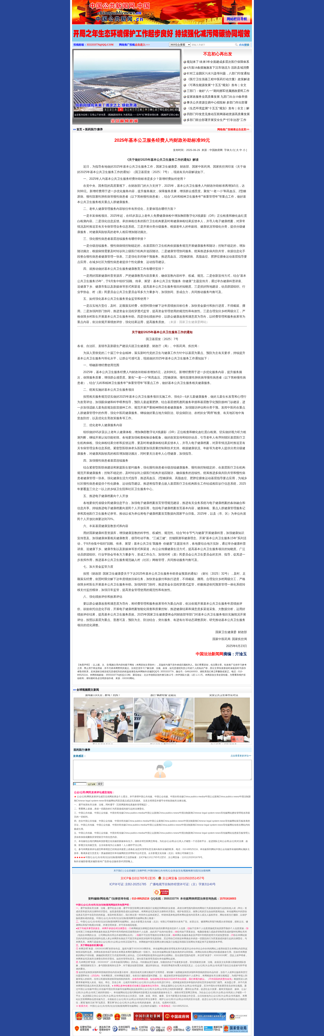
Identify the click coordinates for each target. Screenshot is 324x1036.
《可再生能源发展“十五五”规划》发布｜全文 (216, 85)
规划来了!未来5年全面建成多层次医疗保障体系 (218, 61)
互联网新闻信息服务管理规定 (131, 804)
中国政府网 (216, 149)
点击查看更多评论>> (241, 755)
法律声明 (141, 870)
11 (156, 109)
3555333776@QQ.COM (100, 44)
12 (161, 109)
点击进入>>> (142, 44)
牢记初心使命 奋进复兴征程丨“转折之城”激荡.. (159, 114)
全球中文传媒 (103, 11)
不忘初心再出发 (217, 54)
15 (176, 109)
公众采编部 (130, 870)
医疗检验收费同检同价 (163, 712)
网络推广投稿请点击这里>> (233, 129)
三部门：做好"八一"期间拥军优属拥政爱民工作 (218, 90)
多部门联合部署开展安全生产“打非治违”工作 (216, 119)
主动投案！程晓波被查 (224, 712)
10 (151, 109)
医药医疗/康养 (94, 129)
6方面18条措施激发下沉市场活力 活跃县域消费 (218, 67)
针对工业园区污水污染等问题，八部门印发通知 (218, 73)
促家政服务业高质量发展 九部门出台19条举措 (217, 96)
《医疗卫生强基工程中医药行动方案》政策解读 (218, 79)
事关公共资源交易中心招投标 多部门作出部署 (217, 102)
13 (166, 109)
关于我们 (118, 870)
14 (171, 109)
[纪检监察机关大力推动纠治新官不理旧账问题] (162, 37)
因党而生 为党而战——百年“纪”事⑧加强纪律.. (106, 114)
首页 (79, 129)
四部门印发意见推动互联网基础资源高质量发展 (218, 114)
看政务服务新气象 (102, 712)
